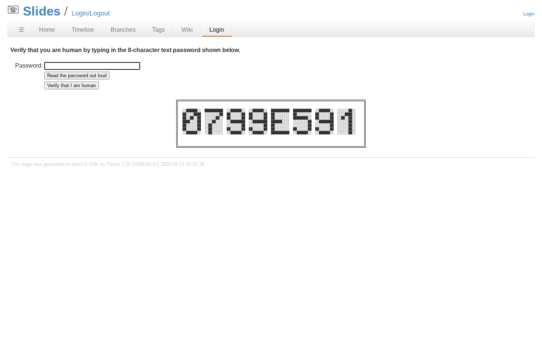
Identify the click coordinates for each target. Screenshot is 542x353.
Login (529, 14)
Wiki (187, 30)
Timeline (83, 30)
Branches (123, 30)
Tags (158, 30)
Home (47, 30)
